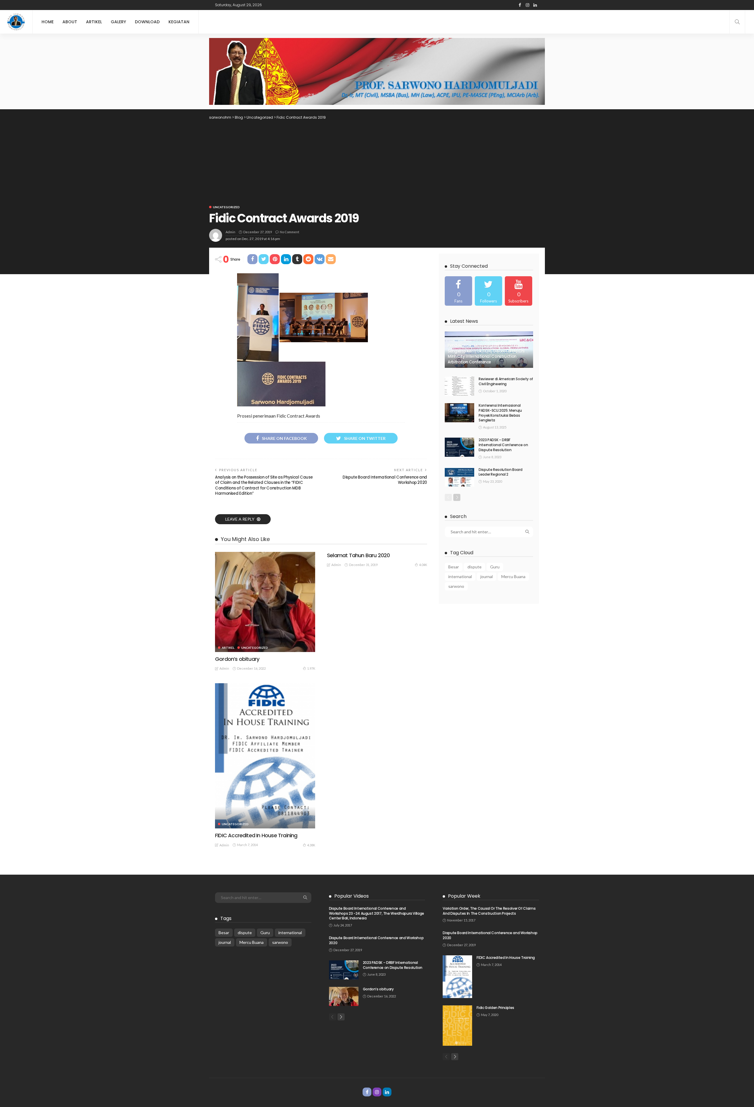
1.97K (311, 668)
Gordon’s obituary (237, 659)
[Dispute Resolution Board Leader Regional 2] (459, 477)
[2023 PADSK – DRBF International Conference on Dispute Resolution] (459, 447)
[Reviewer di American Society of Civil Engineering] (459, 386)
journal (486, 576)
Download (147, 22)
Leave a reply (240, 519)
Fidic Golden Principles (495, 1007)
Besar (453, 566)
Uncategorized (226, 207)
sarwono (456, 586)
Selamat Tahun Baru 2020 (358, 555)
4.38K (311, 845)
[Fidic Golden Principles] (457, 1025)
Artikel (94, 22)
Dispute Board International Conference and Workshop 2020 (385, 479)
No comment (289, 232)
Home (48, 22)
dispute (474, 566)
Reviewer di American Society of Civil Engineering (506, 381)
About (69, 22)
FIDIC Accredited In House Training (256, 835)
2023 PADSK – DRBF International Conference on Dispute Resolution (503, 444)
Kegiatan (178, 22)
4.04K (423, 565)
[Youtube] (518, 291)
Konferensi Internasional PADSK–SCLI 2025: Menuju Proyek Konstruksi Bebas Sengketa (500, 413)
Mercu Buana (513, 576)
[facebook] (458, 291)
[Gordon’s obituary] (265, 602)
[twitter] (488, 291)
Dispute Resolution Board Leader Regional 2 (500, 472)
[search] (737, 22)
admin (230, 232)
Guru (495, 566)
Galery (118, 22)
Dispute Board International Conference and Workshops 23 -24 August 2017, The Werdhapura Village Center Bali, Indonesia (376, 913)
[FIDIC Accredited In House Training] (265, 755)
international (460, 576)
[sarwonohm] (16, 21)
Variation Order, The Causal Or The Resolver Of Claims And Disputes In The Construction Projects (489, 911)
